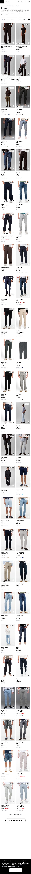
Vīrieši (11, 6)
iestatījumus (15, 866)
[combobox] (12, 19)
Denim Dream (5, 6)
